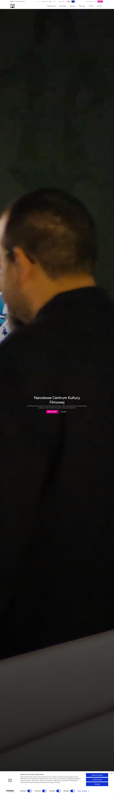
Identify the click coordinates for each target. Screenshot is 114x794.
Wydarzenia (62, 6)
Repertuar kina (51, 6)
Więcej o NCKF (52, 411)
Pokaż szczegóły (82, 791)
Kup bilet (63, 411)
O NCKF (91, 6)
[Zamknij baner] (111, 773)
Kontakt (99, 6)
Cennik (94, 1)
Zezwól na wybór (97, 779)
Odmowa (97, 784)
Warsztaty (82, 6)
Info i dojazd (89, 1)
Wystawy (72, 6)
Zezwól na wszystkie (97, 775)
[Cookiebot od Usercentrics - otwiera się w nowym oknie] (10, 791)
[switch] (44, 791)
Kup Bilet (100, 1)
